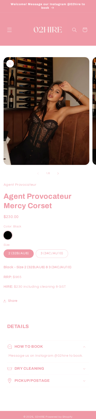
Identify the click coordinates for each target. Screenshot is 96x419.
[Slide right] (58, 173)
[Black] (8, 235)
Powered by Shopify (59, 417)
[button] (9, 30)
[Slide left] (38, 173)
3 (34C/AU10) (52, 253)
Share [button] (12, 300)
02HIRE (40, 417)
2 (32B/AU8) (18, 253)
